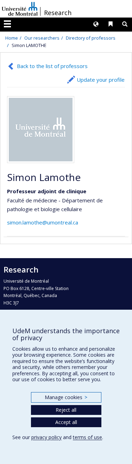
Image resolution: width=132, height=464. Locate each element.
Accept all (66, 422)
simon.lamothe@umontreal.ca (42, 222)
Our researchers (41, 38)
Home (11, 38)
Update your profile (101, 79)
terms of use (87, 437)
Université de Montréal (20, 9)
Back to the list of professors (52, 65)
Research (57, 12)
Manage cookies (66, 397)
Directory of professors (90, 38)
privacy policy (46, 437)
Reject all (66, 409)
